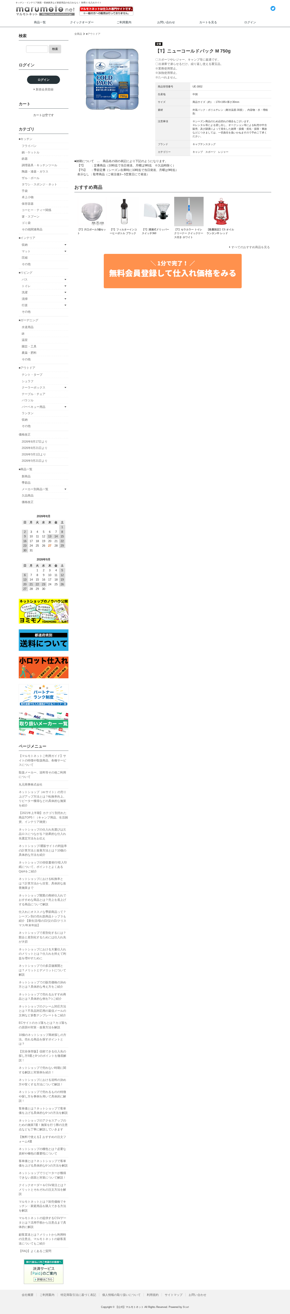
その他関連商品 (32, 229)
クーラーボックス (33, 387)
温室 (25, 340)
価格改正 (25, 434)
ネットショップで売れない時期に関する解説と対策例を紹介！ (42, 1070)
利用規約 (153, 1294)
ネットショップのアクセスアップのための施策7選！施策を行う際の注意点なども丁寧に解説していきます (43, 1125)
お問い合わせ (166, 22)
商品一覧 (40, 22)
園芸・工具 (29, 346)
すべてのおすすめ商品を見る (250, 247)
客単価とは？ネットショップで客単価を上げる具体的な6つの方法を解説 (43, 1111)
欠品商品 (28, 495)
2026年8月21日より (35, 448)
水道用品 (28, 327)
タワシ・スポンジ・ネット (39, 184)
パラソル (28, 400)
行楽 (25, 305)
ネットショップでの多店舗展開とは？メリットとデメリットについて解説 (42, 970)
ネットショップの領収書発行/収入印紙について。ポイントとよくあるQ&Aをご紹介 (43, 867)
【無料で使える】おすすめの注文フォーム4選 (42, 1139)
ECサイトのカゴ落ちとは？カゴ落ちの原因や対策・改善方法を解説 (43, 1025)
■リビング (25, 272)
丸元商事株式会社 (30, 784)
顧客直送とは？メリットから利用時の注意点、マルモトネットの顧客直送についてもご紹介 (42, 1239)
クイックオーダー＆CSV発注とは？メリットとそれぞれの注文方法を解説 (42, 1189)
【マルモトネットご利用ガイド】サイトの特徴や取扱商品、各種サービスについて (42, 760)
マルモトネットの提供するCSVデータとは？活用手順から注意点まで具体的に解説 (42, 1222)
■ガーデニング (28, 320)
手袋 (25, 190)
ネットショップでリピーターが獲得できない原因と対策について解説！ (42, 1175)
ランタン (28, 413)
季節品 (26, 482)
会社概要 (28, 1294)
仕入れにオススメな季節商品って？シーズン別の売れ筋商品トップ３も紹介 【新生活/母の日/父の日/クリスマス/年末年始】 (42, 918)
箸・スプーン (30, 216)
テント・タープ (32, 374)
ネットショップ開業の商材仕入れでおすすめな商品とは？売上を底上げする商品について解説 (42, 900)
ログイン (250, 22)
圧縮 (25, 257)
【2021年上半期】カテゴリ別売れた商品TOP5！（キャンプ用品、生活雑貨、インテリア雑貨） (43, 817)
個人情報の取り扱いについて (121, 1294)
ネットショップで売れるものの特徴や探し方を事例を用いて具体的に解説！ (42, 1096)
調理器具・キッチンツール (39, 165)
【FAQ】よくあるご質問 (35, 1251)
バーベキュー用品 (33, 406)
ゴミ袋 (26, 222)
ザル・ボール (30, 178)
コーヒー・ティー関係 (36, 210)
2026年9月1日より (34, 454)
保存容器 (28, 203)
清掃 (25, 298)
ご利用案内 (124, 22)
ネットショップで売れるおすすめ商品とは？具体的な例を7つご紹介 (42, 997)
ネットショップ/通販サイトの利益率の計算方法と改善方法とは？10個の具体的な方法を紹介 (43, 850)
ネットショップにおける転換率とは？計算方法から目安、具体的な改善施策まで (42, 883)
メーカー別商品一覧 (35, 489)
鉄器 (25, 158)
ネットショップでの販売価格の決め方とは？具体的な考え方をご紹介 (42, 984)
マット (26, 251)
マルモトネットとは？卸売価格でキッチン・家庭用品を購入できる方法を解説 (42, 1206)
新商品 (26, 476)
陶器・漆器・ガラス (35, 171)
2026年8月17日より (35, 441)
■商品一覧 (25, 469)
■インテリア (27, 237)
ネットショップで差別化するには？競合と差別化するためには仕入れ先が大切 (42, 937)
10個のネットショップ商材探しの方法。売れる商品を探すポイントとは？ (42, 1039)
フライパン (29, 145)
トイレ (26, 286)
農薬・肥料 (29, 352)
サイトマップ (173, 1294)
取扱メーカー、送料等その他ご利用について (42, 775)
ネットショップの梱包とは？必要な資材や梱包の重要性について (42, 1151)
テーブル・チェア (33, 394)
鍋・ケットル (30, 152)
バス (25, 279)
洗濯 (25, 292)
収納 (25, 244)
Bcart (186, 1307)
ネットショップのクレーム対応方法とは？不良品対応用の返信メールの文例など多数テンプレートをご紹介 (42, 1011)
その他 (26, 264)
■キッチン (25, 139)
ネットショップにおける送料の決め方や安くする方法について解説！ (42, 1082)
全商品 (78, 33)
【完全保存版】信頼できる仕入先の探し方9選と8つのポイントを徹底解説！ (42, 1056)
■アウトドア (93, 33)
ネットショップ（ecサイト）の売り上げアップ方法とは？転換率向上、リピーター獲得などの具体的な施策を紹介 (42, 798)
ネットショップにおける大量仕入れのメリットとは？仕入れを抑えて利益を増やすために (42, 954)
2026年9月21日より (35, 460)
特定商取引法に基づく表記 (78, 1294)
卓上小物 (28, 197)
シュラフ (28, 381)
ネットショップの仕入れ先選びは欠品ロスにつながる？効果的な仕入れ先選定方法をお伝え (42, 834)
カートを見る (208, 22)
